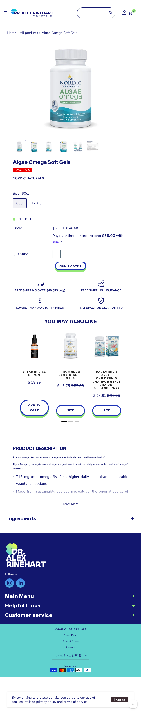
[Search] (110, 13)
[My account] (124, 13)
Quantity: (20, 254)
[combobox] (91, 13)
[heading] (70, 598)
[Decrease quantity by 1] (56, 254)
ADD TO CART (71, 266)
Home (11, 33)
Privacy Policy (70, 635)
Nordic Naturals (28, 178)
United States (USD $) (68, 655)
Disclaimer (70, 647)
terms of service (75, 702)
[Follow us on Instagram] (9, 583)
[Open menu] (5, 12)
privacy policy (46, 702)
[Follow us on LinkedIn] (20, 583)
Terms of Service (71, 641)
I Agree (119, 700)
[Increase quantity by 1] (77, 254)
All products (29, 33)
